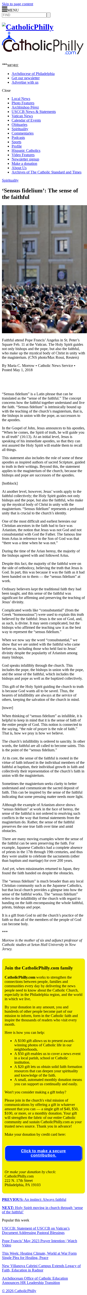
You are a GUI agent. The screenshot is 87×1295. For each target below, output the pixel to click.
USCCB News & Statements (34, 112)
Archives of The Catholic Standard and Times (46, 172)
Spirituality (20, 129)
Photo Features (23, 103)
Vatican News (22, 116)
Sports (16, 142)
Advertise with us (25, 82)
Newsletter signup (25, 159)
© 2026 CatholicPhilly (19, 1291)
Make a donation (24, 163)
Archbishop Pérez (25, 107)
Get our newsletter (26, 78)
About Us (19, 168)
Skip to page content (17, 4)
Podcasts (18, 138)
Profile (17, 146)
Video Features (23, 155)
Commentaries (23, 133)
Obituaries (19, 125)
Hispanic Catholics (26, 150)
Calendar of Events (26, 120)
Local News (21, 99)
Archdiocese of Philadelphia (33, 74)
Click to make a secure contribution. (43, 1153)
